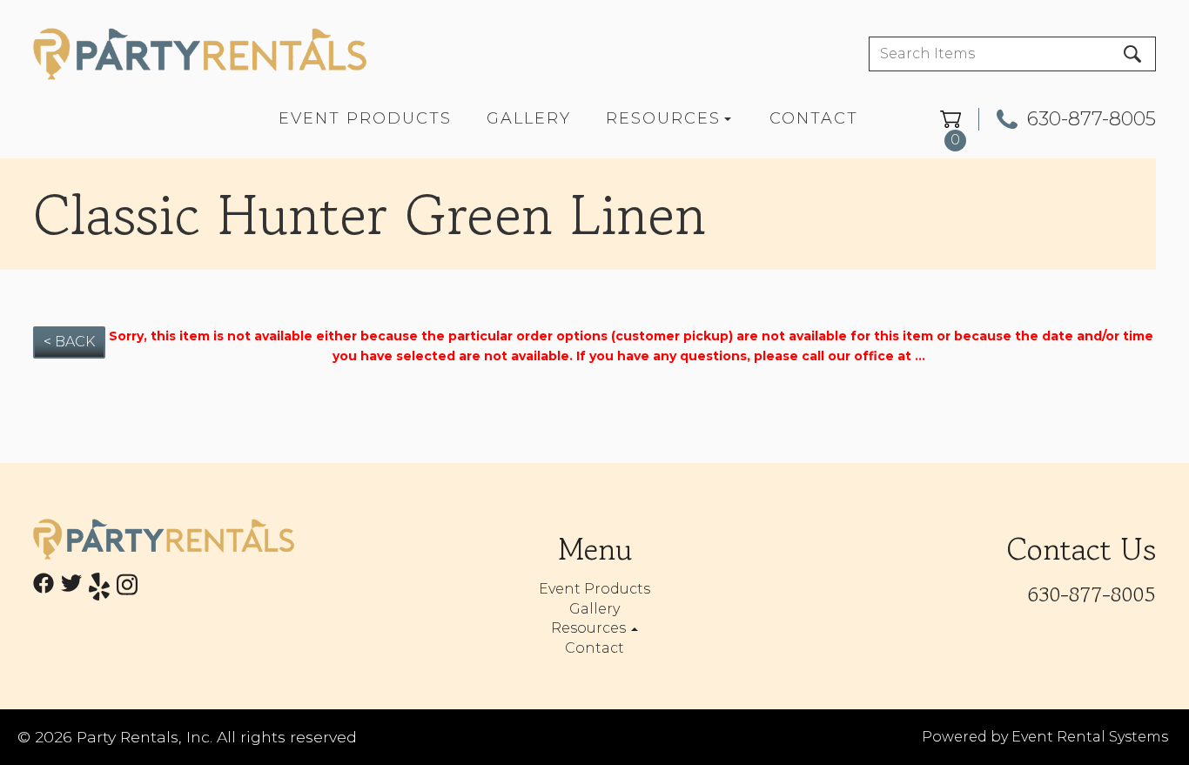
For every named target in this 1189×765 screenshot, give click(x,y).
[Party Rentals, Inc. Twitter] (71, 590)
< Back (69, 341)
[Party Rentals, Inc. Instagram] (127, 590)
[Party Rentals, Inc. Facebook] (43, 590)
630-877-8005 (1091, 119)
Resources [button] (590, 628)
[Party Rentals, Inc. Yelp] (99, 590)
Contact (813, 118)
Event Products (365, 118)
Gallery (529, 118)
